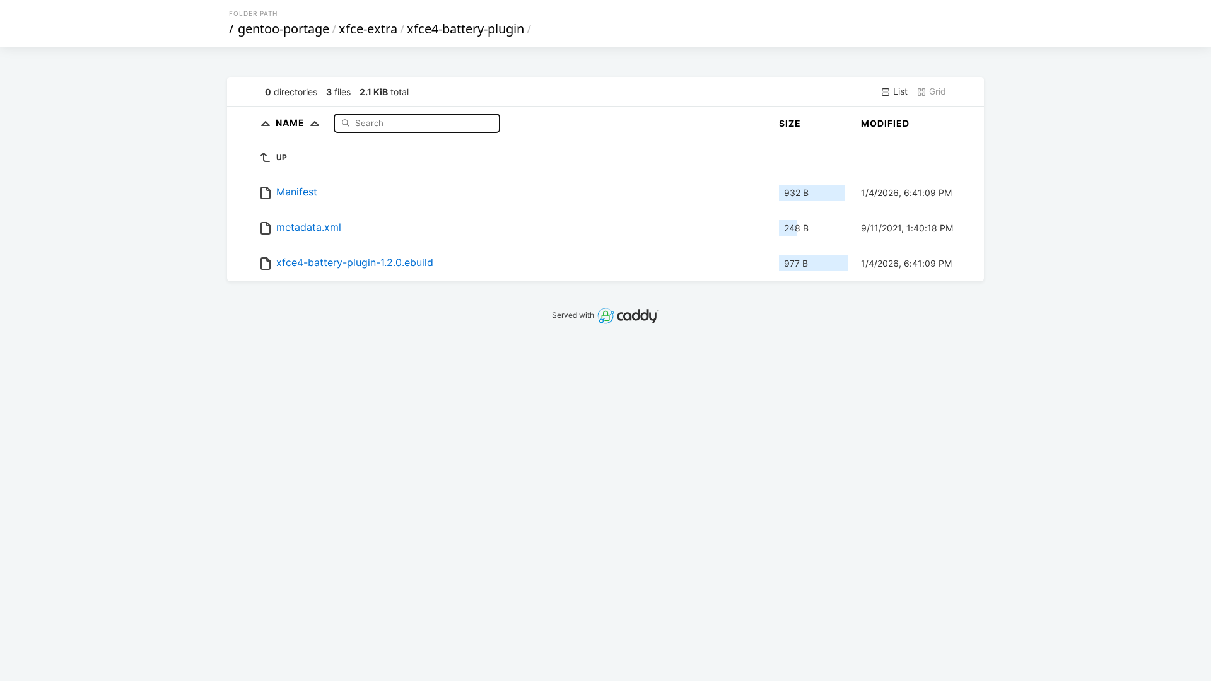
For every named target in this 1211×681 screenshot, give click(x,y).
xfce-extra (368, 28)
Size (790, 123)
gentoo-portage (283, 28)
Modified (885, 123)
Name (291, 122)
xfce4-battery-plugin (465, 28)
